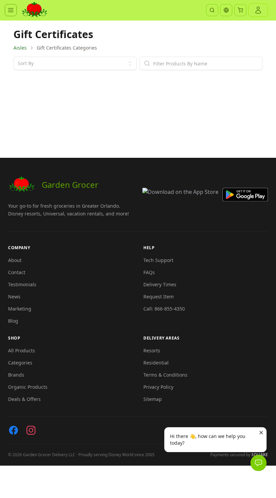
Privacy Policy (158, 387)
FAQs (149, 272)
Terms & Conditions (165, 375)
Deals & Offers (24, 399)
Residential (156, 362)
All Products (21, 350)
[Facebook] (13, 430)
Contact (16, 272)
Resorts (151, 350)
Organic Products (27, 387)
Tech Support (158, 260)
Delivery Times (159, 284)
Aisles (20, 48)
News (14, 296)
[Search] (212, 10)
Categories (20, 362)
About (15, 260)
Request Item (158, 296)
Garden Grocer (70, 184)
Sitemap (152, 399)
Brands (16, 375)
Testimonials (22, 284)
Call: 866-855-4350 (164, 308)
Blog (13, 321)
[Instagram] (31, 430)
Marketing (19, 308)
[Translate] (226, 10)
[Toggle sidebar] (11, 10)
